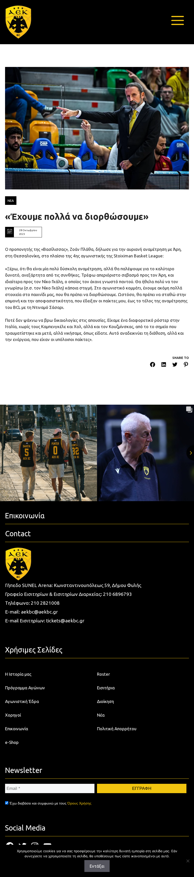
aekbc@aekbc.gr (39, 612)
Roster (103, 674)
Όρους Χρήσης (79, 803)
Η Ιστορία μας (18, 674)
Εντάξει (97, 866)
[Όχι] (187, 860)
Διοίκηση (105, 701)
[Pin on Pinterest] (186, 365)
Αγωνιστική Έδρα (22, 701)
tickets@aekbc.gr (65, 620)
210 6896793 (117, 594)
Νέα (101, 715)
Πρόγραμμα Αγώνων (25, 687)
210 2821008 (45, 603)
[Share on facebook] (153, 365)
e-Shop (12, 742)
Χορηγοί (13, 715)
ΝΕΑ (11, 200)
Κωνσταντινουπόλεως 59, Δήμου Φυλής (97, 585)
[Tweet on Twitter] (175, 365)
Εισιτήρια (106, 687)
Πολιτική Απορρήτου (116, 728)
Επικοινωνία (16, 728)
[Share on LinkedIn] (164, 365)
